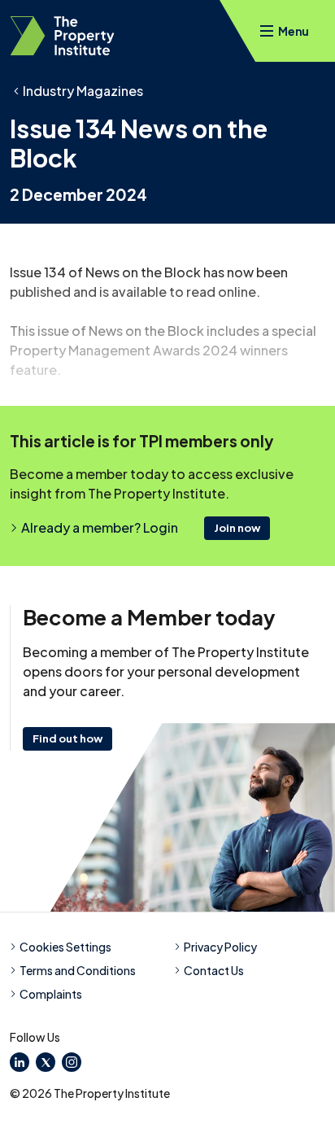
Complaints (51, 993)
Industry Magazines (83, 90)
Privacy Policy (220, 946)
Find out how (67, 738)
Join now (237, 527)
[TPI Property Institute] (62, 35)
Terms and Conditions (78, 970)
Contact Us (214, 970)
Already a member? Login (99, 527)
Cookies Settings (65, 946)
